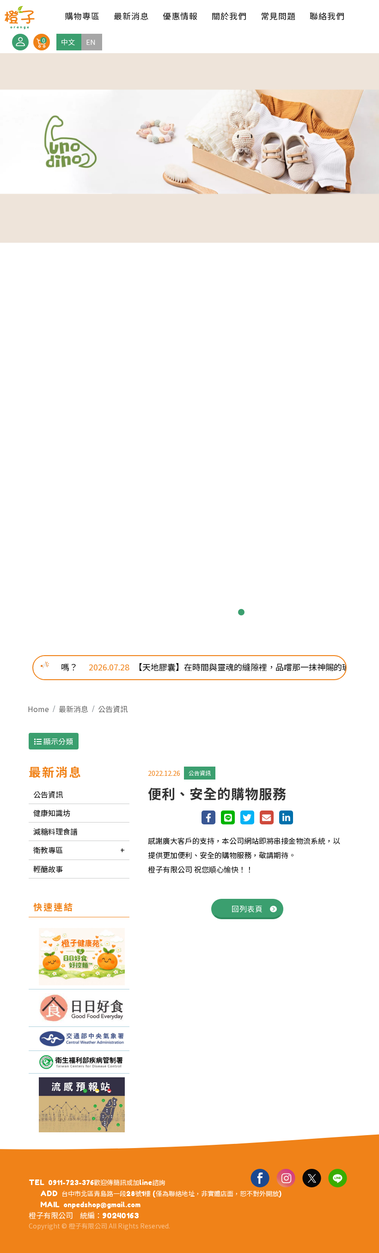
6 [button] (211, 612)
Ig (285, 1177)
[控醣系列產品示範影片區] (79, 1008)
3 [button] (167, 612)
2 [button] (152, 612)
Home (38, 708)
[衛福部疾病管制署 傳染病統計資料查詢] (79, 1062)
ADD (49, 1193)
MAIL (50, 1204)
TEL (36, 1182)
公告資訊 (113, 708)
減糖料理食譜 (55, 831)
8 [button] (241, 612)
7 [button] (226, 612)
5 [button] (197, 612)
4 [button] (182, 612)
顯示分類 (57, 741)
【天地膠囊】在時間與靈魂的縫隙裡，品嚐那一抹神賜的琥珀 (205, 667)
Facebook (260, 1177)
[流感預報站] (79, 1105)
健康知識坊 (51, 812)
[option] (189, 347)
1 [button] (137, 612)
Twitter (311, 1177)
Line (337, 1177)
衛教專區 (48, 849)
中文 (68, 42)
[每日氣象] (79, 1038)
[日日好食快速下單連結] (79, 956)
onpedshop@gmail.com (102, 1205)
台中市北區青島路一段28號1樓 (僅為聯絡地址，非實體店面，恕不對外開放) (171, 1194)
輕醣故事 (48, 868)
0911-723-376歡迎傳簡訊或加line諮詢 (106, 1182)
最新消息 (73, 708)
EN (91, 42)
